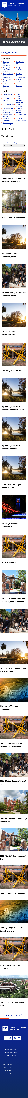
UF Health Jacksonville (6, 119)
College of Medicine (6, 99)
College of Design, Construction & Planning (8, 69)
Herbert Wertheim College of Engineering (8, 86)
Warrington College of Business (19, 86)
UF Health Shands (21, 114)
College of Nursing (8, 104)
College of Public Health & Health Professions (8, 110)
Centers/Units (8, 129)
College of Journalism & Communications (20, 75)
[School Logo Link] (8, 4)
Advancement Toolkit (11, 1053)
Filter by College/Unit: (14, 143)
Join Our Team (9, 1064)
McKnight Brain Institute (7, 115)
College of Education (19, 69)
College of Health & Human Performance (8, 75)
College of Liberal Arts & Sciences (8, 81)
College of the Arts (20, 63)
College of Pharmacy (19, 105)
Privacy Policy (8, 1073)
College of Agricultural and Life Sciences (7, 63)
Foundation (7, 1067)
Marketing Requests (10, 1055)
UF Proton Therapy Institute (21, 119)
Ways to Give (7, 136)
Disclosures (8, 1070)
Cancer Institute (7, 94)
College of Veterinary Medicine (19, 110)
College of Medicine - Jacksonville (19, 100)
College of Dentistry (19, 95)
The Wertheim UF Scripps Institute (8, 124)
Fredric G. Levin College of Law (20, 81)
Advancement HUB (10, 1050)
